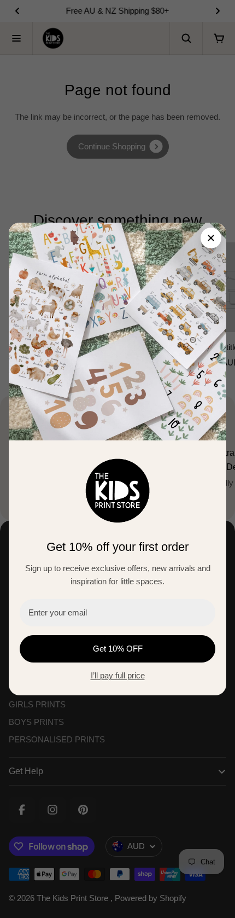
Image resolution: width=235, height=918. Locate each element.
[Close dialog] (211, 238)
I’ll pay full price (118, 675)
